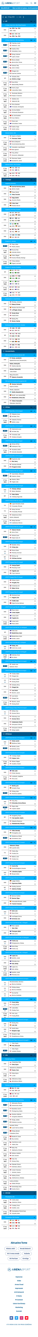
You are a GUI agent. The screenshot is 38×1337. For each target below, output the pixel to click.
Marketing (19, 1307)
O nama (19, 1296)
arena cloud (19, 1285)
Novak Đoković (25, 1249)
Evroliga (26, 1259)
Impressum (19, 1288)
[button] (19, 21)
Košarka (27, 1254)
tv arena (11, 1324)
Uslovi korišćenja (19, 1304)
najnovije (19, 1277)
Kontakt (19, 1311)
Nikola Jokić (10, 1249)
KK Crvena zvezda (13, 1254)
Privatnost (19, 1300)
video (19, 1281)
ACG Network (19, 1292)
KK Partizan (14, 1259)
